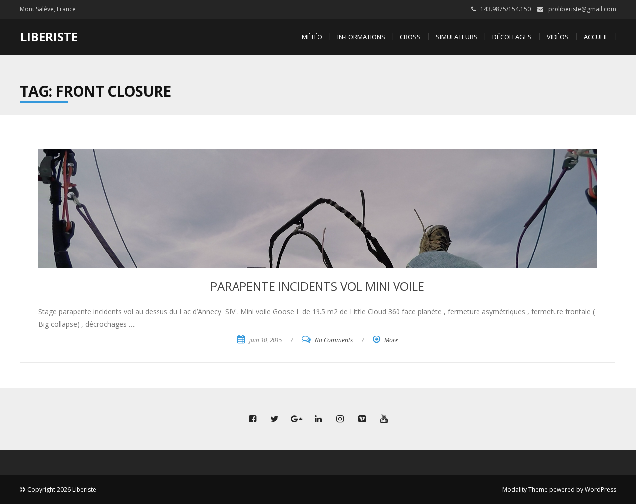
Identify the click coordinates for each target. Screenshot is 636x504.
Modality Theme (525, 489)
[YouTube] (384, 419)
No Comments (334, 340)
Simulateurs (456, 36)
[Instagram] (340, 419)
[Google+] (296, 419)
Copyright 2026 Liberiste (61, 489)
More (391, 340)
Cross (410, 36)
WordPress (600, 489)
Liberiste (49, 36)
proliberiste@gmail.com (582, 9)
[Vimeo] (362, 419)
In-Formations (361, 36)
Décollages (512, 36)
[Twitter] (274, 419)
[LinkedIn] (318, 419)
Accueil (596, 36)
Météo (312, 36)
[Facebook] (252, 419)
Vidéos (558, 36)
